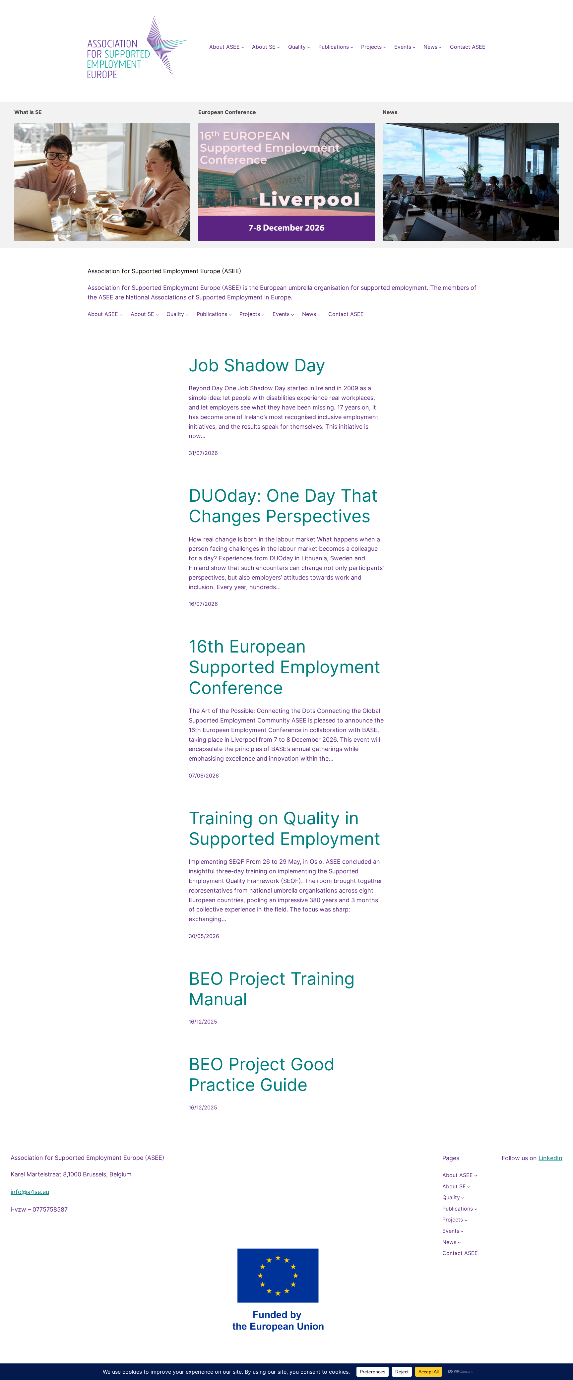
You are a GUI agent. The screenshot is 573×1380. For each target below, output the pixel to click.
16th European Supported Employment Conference (284, 667)
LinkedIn (550, 1158)
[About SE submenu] (278, 47)
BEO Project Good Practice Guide (262, 1074)
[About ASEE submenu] (242, 47)
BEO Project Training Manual (272, 989)
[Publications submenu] (351, 47)
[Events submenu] (414, 47)
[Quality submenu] (308, 47)
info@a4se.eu (30, 1191)
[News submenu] (440, 47)
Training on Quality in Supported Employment (284, 828)
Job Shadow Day (257, 365)
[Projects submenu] (384, 47)
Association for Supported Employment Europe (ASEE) (164, 271)
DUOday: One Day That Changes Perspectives (283, 506)
